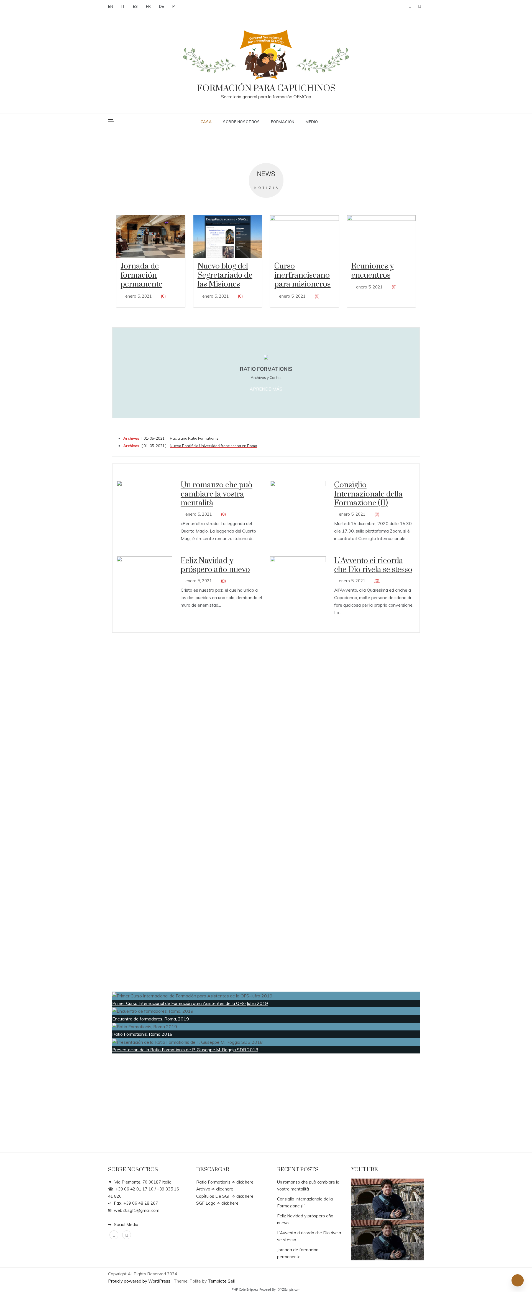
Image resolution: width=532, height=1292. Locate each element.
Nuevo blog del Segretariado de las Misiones (225, 275)
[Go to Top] (517, 1280)
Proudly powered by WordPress (140, 1281)
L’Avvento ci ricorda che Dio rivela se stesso (373, 565)
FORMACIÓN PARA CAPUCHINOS (266, 88)
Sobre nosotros (241, 122)
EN (110, 6)
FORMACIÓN (283, 122)
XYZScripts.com (289, 1289)
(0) (163, 296)
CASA (206, 122)
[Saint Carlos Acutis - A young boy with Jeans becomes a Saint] (387, 1240)
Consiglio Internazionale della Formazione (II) (368, 494)
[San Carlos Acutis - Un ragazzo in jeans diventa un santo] (387, 1199)
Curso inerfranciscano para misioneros (302, 275)
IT (123, 6)
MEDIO (312, 122)
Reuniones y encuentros (372, 270)
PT (174, 6)
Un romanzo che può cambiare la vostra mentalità (216, 494)
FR (148, 6)
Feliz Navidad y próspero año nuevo (215, 565)
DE (161, 6)
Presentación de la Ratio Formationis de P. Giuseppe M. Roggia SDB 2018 (185, 1049)
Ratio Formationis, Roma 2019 (142, 1034)
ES (135, 6)
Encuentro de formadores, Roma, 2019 (150, 1019)
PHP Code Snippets (245, 1289)
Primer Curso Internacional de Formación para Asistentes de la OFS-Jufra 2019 (190, 1003)
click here (245, 1182)
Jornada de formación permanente (141, 275)
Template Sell (221, 1281)
